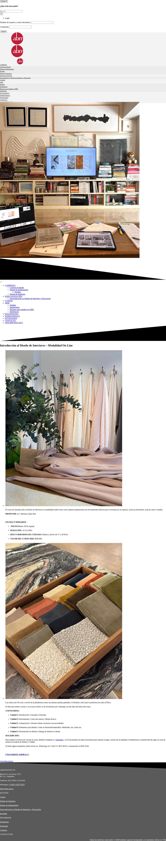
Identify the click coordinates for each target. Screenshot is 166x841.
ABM (1, 82)
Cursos (2, 797)
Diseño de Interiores (6, 73)
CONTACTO (3, 100)
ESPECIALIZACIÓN (6, 76)
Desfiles (2, 71)
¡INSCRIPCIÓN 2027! (6, 102)
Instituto (2, 84)
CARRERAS (3, 65)
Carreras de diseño (5, 67)
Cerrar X (4, 1)
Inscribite (3, 814)
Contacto (3, 830)
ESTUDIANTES (4, 93)
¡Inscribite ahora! (6, 761)
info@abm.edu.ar (6, 789)
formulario (59, 740)
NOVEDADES (4, 97)
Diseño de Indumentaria (7, 69)
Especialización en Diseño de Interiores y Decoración (15, 78)
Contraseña (4, 27)
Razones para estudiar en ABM (9, 89)
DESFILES (3, 91)
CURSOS (2, 80)
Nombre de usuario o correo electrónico (15, 22)
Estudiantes (4, 822)
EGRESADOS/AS (5, 95)
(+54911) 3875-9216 (17, 785)
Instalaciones (3, 87)
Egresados (4, 826)
